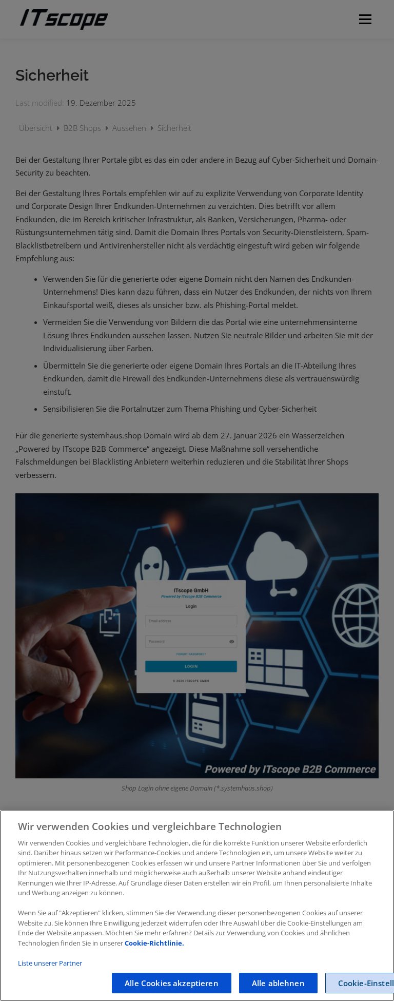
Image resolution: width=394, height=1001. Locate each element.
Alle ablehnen (278, 983)
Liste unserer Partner (50, 963)
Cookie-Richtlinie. (154, 943)
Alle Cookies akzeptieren (172, 983)
